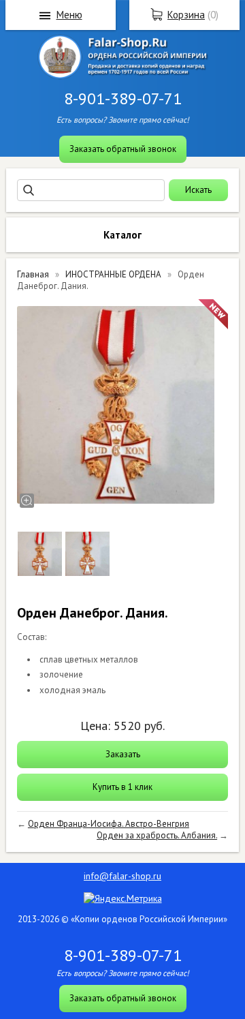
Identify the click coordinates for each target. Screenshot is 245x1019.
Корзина (186, 14)
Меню (69, 14)
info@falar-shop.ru (122, 876)
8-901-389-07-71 (123, 98)
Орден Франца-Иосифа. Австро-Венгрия (108, 824)
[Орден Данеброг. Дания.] (115, 405)
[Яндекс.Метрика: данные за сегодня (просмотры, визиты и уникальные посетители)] (123, 898)
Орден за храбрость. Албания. (157, 835)
